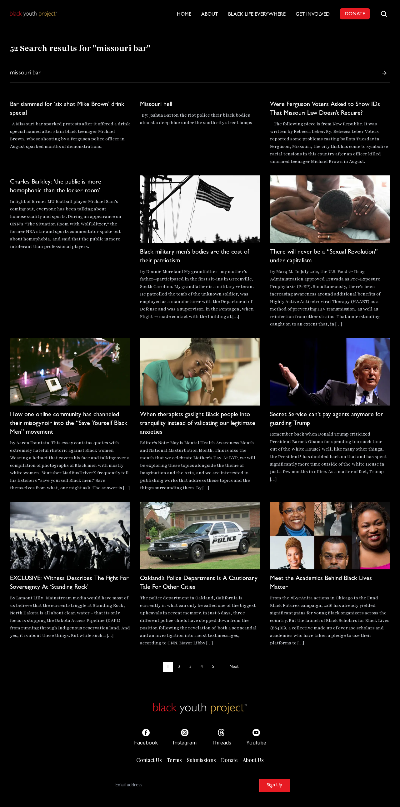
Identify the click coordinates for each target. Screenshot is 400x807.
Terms (174, 760)
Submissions (201, 760)
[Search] (384, 73)
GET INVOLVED (313, 14)
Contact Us (149, 760)
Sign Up (274, 785)
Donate (229, 760)
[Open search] (384, 14)
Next (233, 667)
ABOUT (209, 14)
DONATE (355, 14)
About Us (253, 760)
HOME (184, 14)
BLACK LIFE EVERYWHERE (257, 14)
